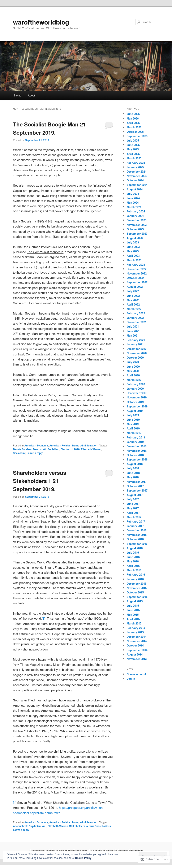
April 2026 (133, 123)
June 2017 (133, 504)
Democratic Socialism (46, 449)
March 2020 (134, 380)
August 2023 (135, 238)
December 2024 (136, 171)
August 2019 (135, 411)
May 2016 (133, 561)
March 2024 (134, 207)
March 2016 (134, 570)
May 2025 (133, 149)
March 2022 (134, 309)
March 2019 (134, 433)
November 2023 (137, 225)
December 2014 (136, 637)
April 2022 (133, 304)
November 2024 (137, 176)
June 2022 (133, 296)
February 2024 (136, 211)
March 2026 (134, 127)
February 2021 (136, 340)
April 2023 (133, 256)
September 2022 (137, 282)
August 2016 (135, 548)
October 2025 (135, 132)
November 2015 (137, 588)
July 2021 (133, 326)
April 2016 (133, 566)
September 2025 (137, 136)
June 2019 (133, 419)
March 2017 (134, 517)
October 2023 (135, 229)
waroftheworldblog (41, 21)
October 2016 (135, 539)
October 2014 (135, 645)
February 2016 (136, 574)
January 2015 (135, 632)
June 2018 (133, 473)
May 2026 (133, 118)
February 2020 (136, 384)
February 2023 (136, 265)
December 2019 (136, 393)
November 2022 (137, 273)
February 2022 (136, 313)
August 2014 (135, 654)
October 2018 (135, 455)
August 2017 (135, 495)
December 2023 (136, 220)
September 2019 (137, 406)
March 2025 (134, 158)
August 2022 (135, 287)
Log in (131, 678)
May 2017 (133, 508)
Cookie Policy (83, 858)
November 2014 (137, 641)
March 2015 (134, 623)
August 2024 (135, 189)
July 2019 (133, 415)
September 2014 (137, 650)
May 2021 (133, 335)
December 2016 (136, 530)
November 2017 (137, 482)
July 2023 (133, 242)
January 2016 (135, 579)
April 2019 (133, 428)
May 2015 (133, 615)
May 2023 (133, 251)
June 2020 (133, 366)
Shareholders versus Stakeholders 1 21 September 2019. (39, 481)
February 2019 (136, 437)
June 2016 (133, 557)
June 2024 (133, 198)
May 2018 (133, 477)
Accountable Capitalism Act (29, 826)
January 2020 (135, 388)
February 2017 (136, 521)
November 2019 (137, 397)
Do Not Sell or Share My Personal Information (116, 850)
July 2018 (133, 468)
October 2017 (135, 486)
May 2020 (133, 371)
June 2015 (133, 610)
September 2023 (137, 233)
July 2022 (133, 291)
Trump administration (84, 445)
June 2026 (133, 114)
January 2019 (135, 442)
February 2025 (136, 163)
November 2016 (137, 535)
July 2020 (133, 362)
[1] (43, 618)
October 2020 (135, 357)
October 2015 (135, 592)
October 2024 (135, 180)
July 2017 (133, 499)
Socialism (19, 453)
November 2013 (137, 659)
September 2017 (137, 490)
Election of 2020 (70, 449)
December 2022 (136, 269)
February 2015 (136, 628)
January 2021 (135, 344)
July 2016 (133, 552)
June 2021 (133, 331)
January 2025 (135, 167)
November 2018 (137, 451)
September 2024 (137, 185)
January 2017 (135, 526)
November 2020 (137, 353)
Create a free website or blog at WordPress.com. (58, 850)
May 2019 (133, 424)
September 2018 (137, 459)
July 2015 (133, 605)
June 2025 (133, 145)
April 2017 (133, 513)
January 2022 (135, 318)
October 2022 (135, 278)
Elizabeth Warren (91, 449)
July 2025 (133, 140)
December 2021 (136, 322)
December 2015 (136, 583)
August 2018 (135, 464)
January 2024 (135, 216)
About (31, 95)
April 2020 (133, 375)
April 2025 (133, 154)
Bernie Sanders (22, 449)
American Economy (36, 445)
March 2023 (134, 260)
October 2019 (135, 402)
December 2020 (136, 349)
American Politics (59, 445)
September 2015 (137, 597)
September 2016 (137, 544)
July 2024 (133, 194)
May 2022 (133, 300)
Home (17, 95)
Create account (136, 674)
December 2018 (136, 446)
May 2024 (133, 202)
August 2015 (135, 601)
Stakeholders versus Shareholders (90, 826)
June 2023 (133, 247)
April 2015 (133, 619)
